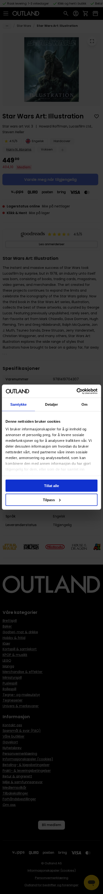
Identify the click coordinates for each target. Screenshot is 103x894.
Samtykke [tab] (18, 404)
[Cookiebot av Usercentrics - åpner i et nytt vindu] (76, 391)
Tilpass (49, 500)
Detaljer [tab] (51, 404)
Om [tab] (84, 404)
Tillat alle (51, 486)
